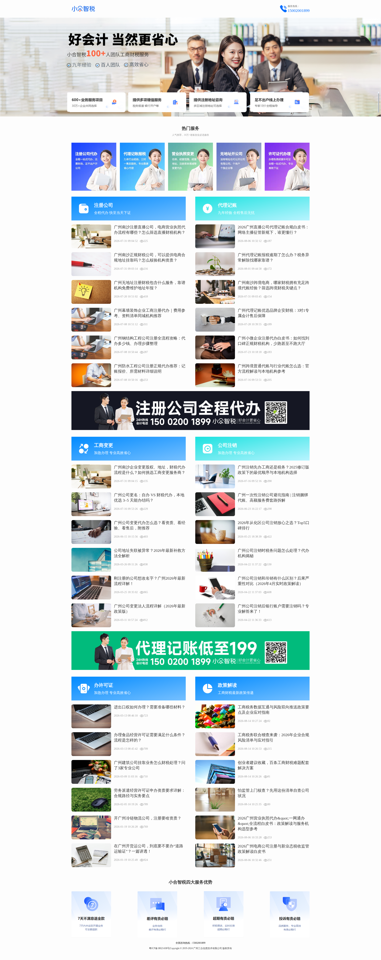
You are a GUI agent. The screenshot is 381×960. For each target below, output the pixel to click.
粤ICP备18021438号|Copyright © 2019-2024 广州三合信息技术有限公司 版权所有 (190, 948)
